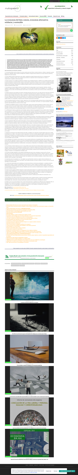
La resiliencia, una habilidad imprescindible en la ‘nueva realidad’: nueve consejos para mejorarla (29, 396)
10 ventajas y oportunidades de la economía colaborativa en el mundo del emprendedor (23, 215)
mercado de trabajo (44, 263)
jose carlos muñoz (27, 25)
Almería (70, 136)
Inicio (62, 1)
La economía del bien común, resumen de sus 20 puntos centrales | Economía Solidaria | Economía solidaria (24, 190)
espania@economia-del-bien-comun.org (21, 188)
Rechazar (55, 471)
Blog (64, 50)
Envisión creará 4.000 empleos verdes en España (16, 227)
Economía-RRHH (43, 16)
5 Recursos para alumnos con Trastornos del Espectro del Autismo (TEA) (20, 209)
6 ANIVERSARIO (69, 141)
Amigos (59, 138)
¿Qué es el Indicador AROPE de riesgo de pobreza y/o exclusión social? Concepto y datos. (24, 232)
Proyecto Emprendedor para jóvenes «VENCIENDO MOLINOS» (18, 208)
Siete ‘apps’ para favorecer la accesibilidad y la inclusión (17, 242)
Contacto (71, 1)
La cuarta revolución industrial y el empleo (29, 302)
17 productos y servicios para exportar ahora (15, 220)
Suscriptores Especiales (64, 64)
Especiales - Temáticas (64, 57)
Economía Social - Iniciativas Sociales (28, 263)
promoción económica (15, 265)
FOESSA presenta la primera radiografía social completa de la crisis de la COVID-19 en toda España (25, 239)
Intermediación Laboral (33, 16)
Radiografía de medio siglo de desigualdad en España (17, 237)
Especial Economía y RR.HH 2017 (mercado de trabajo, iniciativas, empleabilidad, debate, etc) (29, 459)
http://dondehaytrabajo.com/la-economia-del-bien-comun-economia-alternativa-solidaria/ (31, 195)
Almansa (57, 132)
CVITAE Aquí (65, 111)
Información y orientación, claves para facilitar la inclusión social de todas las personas (23, 231)
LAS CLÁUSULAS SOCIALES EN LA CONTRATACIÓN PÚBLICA (18, 233)
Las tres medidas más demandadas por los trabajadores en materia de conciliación (29, 428)
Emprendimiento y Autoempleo (11, 16)
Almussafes (63, 136)
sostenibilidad (22, 265)
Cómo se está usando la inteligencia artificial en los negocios (18, 224)
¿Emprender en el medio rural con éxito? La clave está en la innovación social (21, 241)
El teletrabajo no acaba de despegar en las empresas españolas (29, 365)
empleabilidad (37, 263)
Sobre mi (66, 1)
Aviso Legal (41, 465)
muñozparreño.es (70, 100)
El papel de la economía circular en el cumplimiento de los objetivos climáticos (21, 230)
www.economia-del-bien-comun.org (19, 187)
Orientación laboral (24, 16)
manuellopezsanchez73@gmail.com (62, 106)
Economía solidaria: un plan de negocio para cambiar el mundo (18, 214)
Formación (50, 16)
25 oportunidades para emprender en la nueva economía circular (19, 219)
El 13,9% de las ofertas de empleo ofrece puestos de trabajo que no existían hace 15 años (29, 333)
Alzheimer (58, 139)
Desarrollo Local (56, 16)
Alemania (61, 132)
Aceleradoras (69, 132)
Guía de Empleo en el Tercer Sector (13, 226)
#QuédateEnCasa (62, 135)
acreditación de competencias (61, 141)
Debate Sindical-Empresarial (16, 263)
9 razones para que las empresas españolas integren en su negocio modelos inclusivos (23, 221)
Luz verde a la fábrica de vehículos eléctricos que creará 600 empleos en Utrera (21, 218)
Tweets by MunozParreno (60, 44)
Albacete (64, 138)
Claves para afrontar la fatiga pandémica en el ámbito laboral (18, 238)
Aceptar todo (48, 471)
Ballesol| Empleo (9, 213)
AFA (67, 136)
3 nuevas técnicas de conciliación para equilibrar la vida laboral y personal (21, 225)
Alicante (64, 132)
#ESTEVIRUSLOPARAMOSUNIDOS (65, 140)
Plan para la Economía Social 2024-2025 (14, 212)
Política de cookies (49, 465)
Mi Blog (62, 16)
